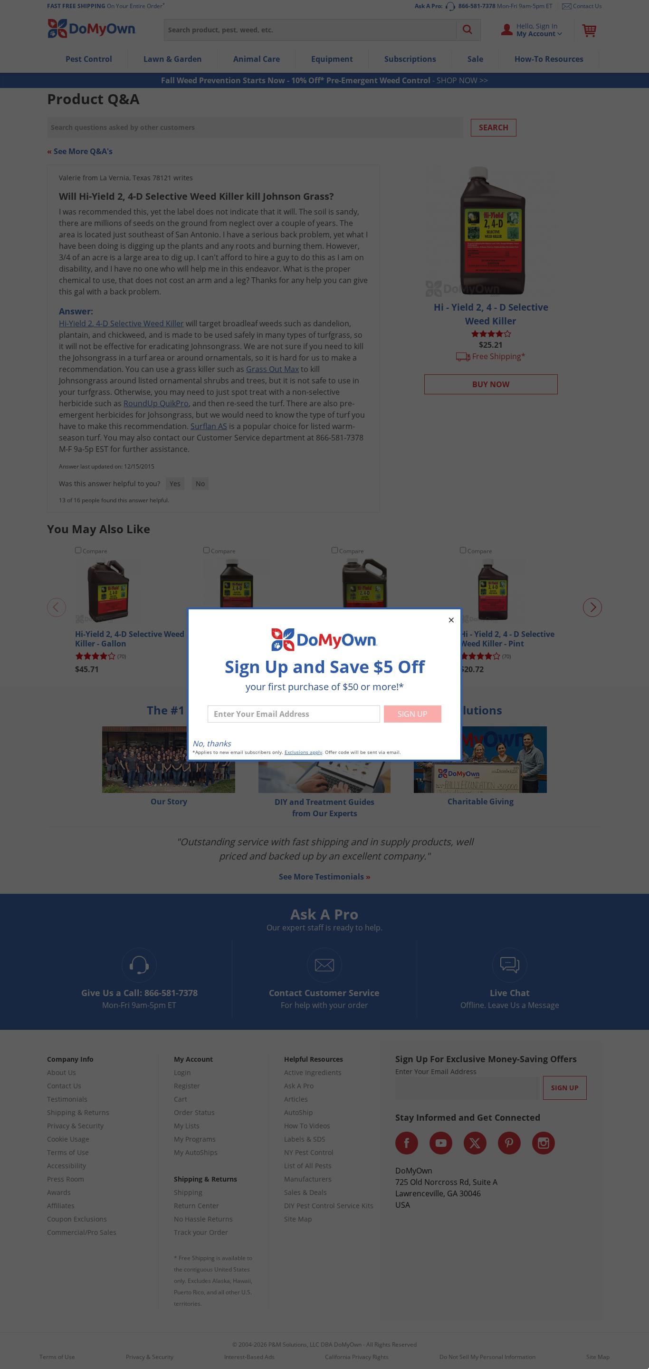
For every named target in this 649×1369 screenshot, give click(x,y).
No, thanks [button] (211, 743)
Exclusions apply (303, 752)
